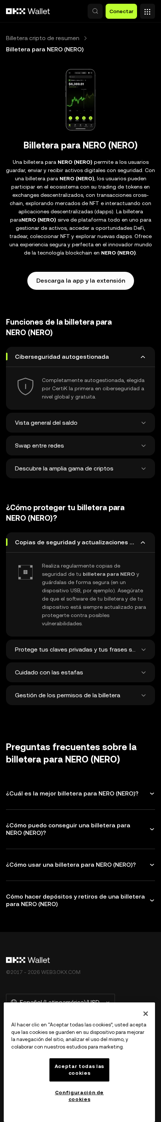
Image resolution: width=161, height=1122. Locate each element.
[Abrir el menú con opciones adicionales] (147, 9)
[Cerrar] (145, 1013)
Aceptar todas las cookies (79, 1070)
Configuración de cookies (79, 1096)
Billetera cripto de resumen (42, 38)
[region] (79, 1062)
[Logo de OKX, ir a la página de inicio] (28, 11)
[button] (95, 11)
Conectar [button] (121, 11)
